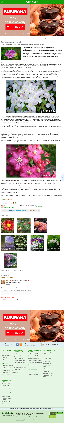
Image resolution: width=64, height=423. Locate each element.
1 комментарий (39, 205)
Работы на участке (6, 394)
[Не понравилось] (28, 280)
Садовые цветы (31, 356)
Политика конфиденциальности (24, 414)
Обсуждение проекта (47, 408)
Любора (7, 280)
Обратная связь (20, 413)
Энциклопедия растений (7, 365)
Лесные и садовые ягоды (20, 355)
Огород (15, 353)
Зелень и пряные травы (19, 356)
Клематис (47, 38)
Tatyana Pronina (8, 199)
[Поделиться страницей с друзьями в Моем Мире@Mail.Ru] (11, 210)
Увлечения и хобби (6, 401)
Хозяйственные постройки (8, 387)
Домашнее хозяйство (8, 393)
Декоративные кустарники (34, 355)
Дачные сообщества (6, 353)
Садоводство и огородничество (18, 351)
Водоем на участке (47, 356)
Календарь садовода (7, 367)
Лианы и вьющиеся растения (35, 360)
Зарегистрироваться (7, 297)
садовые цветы (9, 44)
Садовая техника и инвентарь (33, 370)
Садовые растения (18, 358)
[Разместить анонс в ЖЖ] (24, 210)
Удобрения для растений (20, 367)
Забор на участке (47, 363)
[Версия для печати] (39, 210)
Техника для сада (32, 372)
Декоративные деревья (33, 353)
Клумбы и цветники (47, 355)
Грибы (15, 365)
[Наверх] (62, 175)
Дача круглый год (6, 396)
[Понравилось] (30, 280)
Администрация (30, 413)
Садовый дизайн (47, 368)
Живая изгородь (46, 361)
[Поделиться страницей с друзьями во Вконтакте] (10, 210)
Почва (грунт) (17, 369)
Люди (3, 359)
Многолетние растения (33, 358)
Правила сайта (40, 413)
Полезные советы (6, 374)
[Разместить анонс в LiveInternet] (17, 210)
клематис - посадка (55, 38)
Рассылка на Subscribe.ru (51, 344)
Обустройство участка (49, 350)
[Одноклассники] (21, 344)
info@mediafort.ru (20, 420)
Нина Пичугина (30, 416)
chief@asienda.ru (38, 416)
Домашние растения (32, 364)
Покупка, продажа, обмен (8, 372)
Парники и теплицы (18, 374)
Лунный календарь (6, 368)
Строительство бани (6, 388)
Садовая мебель (47, 371)
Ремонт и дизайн (5, 385)
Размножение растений (19, 362)
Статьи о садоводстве (7, 355)
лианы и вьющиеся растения (37, 38)
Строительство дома (6, 383)
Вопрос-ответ (5, 357)
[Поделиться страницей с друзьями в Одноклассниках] (8, 210)
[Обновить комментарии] (62, 177)
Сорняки (16, 364)
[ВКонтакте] (17, 344)
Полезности (5, 363)
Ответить (8, 284)
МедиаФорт (10, 415)
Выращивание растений (19, 360)
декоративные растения (6, 38)
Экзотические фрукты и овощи (35, 362)
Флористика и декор (32, 365)
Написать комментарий (7, 277)
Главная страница (7, 350)
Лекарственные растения (7, 370)
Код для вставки (33, 210)
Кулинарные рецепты (7, 403)
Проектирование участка (48, 369)
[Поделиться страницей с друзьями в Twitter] (13, 210)
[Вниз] (62, 180)
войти (4, 299)
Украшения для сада (48, 373)
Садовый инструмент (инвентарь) (33, 375)
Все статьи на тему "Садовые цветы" (12, 270)
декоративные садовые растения (21, 38)
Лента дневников (6, 352)
